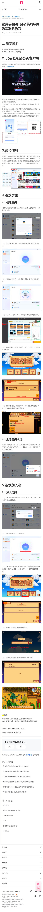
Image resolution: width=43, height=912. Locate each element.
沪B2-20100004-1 (12, 907)
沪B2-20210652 (19, 899)
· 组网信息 (5, 831)
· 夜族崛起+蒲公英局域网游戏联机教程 (15, 771)
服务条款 (10, 891)
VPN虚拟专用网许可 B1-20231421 (11, 902)
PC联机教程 (15, 16)
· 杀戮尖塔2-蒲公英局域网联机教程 (14, 792)
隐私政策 (17, 891)
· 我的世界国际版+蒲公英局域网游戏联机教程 (18, 782)
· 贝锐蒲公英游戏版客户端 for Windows (15, 766)
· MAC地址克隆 (7, 816)
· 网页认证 (5, 805)
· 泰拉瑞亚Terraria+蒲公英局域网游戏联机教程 (18, 787)
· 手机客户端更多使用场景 (11, 810)
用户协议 (4, 891)
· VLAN (4, 821)
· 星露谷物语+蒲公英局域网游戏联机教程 (16, 776)
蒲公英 (8, 16)
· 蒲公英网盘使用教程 (9, 826)
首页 (3, 16)
